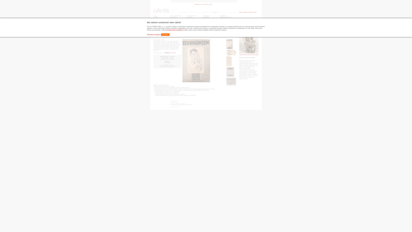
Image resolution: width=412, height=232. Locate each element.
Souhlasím (165, 34)
